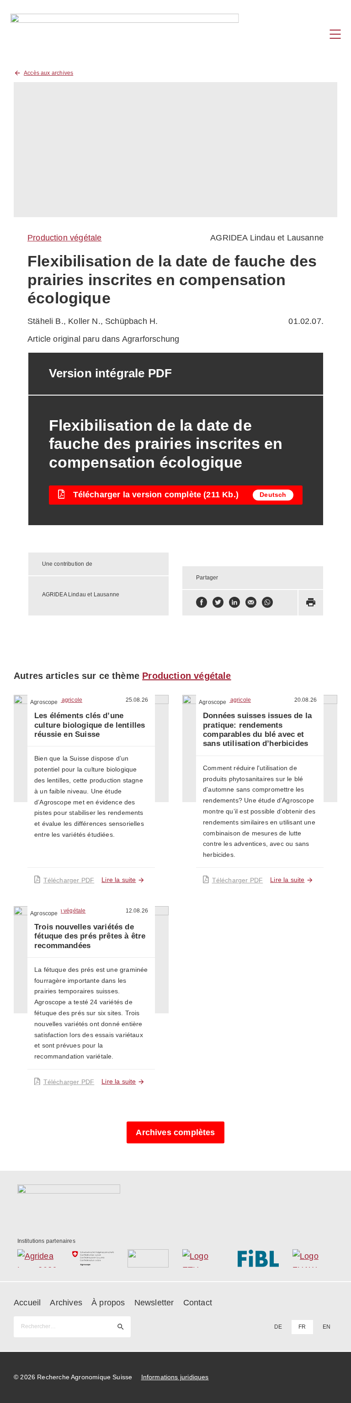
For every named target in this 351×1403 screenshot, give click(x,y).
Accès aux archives (48, 73)
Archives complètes (175, 1132)
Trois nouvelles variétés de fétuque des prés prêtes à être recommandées (89, 936)
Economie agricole (58, 700)
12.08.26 (137, 911)
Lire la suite (118, 879)
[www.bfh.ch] (148, 1258)
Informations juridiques (175, 1377)
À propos (108, 1303)
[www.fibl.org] (258, 1258)
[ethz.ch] (203, 1258)
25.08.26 (137, 700)
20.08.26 (305, 700)
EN (326, 1327)
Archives (66, 1303)
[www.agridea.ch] (38, 1258)
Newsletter (154, 1303)
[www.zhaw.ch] (313, 1258)
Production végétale (64, 237)
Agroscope (44, 702)
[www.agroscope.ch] (93, 1258)
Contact (197, 1303)
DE (278, 1327)
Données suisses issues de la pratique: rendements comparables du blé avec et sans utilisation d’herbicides (257, 729)
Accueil (27, 1303)
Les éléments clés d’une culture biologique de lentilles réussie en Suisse (89, 725)
